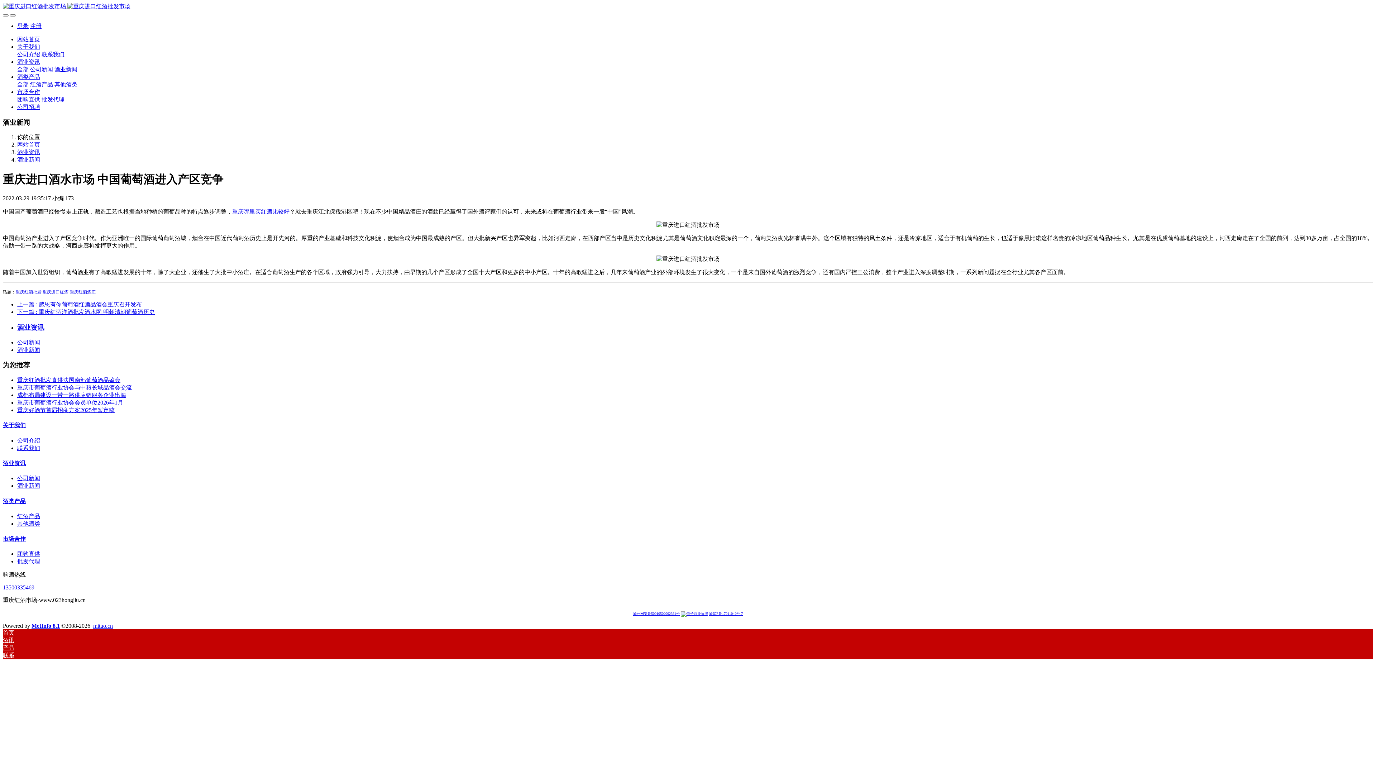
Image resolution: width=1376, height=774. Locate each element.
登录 (23, 26)
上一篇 (79, 304)
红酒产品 (28, 516)
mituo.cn (103, 626)
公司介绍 (28, 441)
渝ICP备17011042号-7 (726, 614)
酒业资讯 (28, 152)
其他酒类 (28, 524)
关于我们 (14, 425)
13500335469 (18, 587)
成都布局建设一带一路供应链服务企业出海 (71, 395)
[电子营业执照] (694, 614)
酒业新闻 (28, 160)
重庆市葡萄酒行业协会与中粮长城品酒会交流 (74, 387)
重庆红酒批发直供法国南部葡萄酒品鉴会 (68, 380)
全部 (23, 69)
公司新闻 (28, 342)
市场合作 (14, 539)
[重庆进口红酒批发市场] (688, 6)
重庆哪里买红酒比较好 (261, 212)
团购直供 (28, 554)
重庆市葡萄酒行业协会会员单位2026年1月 (70, 403)
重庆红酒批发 (29, 292)
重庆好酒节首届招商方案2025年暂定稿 (66, 410)
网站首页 (28, 39)
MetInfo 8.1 (46, 626)
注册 (36, 26)
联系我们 (28, 448)
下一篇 (86, 312)
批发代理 (28, 561)
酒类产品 (14, 501)
